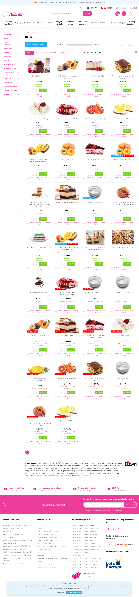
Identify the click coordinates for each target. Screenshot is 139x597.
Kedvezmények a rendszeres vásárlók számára (17, 559)
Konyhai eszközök (10, 64)
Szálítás (41, 528)
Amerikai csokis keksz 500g (39, 292)
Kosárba (43, 90)
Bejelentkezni (130, 505)
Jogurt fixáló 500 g (123, 292)
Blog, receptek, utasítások (12, 528)
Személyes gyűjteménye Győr (84, 543)
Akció (6, 38)
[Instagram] (113, 528)
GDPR (40, 562)
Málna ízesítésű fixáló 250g (95, 76)
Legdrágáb (52, 53)
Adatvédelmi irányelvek (46, 568)
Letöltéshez (7, 531)
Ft (96, 8)
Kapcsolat (41, 525)
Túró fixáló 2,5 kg (67, 335)
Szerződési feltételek (45, 540)
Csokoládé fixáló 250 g (39, 76)
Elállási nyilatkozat (44, 550)
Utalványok (8, 83)
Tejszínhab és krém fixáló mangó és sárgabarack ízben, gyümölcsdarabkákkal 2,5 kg (67, 249)
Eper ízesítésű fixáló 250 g (39, 119)
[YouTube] (118, 528)
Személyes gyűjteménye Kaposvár (85, 567)
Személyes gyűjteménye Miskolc (85, 537)
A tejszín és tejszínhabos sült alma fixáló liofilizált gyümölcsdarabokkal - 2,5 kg (39, 423)
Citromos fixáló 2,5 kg (67, 421)
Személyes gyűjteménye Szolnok (85, 561)
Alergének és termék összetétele (15, 549)
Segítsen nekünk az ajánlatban (14, 564)
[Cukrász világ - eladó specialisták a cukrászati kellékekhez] (12, 14)
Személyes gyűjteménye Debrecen (85, 531)
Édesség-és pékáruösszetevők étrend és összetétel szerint (17, 541)
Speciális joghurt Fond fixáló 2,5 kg (95, 292)
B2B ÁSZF (41, 553)
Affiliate (41, 556)
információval (86, 588)
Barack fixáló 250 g (67, 159)
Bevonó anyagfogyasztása (13, 534)
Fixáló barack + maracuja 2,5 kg (39, 335)
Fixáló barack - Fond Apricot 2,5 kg (123, 159)
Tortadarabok (8, 537)
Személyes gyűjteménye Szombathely (87, 558)
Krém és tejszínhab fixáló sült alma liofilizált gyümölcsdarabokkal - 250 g (123, 204)
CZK (88, 8)
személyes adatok (99, 510)
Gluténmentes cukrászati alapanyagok (17, 555)
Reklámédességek (10, 87)
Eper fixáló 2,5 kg (123, 335)
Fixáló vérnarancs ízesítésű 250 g (95, 119)
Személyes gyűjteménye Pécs (84, 540)
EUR (93, 8)
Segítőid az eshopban (46, 534)
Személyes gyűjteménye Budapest (85, 528)
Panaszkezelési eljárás (46, 543)
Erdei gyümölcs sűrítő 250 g (95, 159)
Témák (6, 95)
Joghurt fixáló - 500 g (95, 202)
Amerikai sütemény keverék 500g (123, 247)
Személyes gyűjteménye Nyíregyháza (87, 546)
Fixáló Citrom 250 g (123, 119)
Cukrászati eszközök (7, 43)
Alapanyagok (8, 48)
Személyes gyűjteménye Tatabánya (86, 564)
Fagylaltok (8, 56)
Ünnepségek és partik (9, 73)
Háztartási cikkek (10, 68)
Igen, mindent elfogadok (74, 592)
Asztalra (7, 60)
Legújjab (64, 53)
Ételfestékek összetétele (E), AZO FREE (17, 546)
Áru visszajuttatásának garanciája (50, 537)
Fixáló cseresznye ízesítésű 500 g (67, 119)
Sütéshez (7, 52)
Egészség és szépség (11, 91)
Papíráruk (7, 78)
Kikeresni (88, 14)
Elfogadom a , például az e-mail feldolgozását (104, 510)
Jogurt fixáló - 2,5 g (123, 378)
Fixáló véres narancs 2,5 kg (67, 378)
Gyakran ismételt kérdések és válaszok (17, 525)
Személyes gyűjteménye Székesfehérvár (82, 554)
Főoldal (27, 32)
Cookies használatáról (46, 565)
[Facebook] (108, 528)
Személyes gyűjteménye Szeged (85, 534)
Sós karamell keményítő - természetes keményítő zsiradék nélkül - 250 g (39, 204)
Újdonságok (8, 34)
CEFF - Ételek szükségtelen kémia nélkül (17, 552)
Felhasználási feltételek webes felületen (52, 559)
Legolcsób (40, 53)
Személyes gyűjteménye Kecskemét (86, 550)
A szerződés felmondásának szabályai (51, 546)
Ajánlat (29, 53)
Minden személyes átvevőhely (84, 525)
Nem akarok (60, 592)
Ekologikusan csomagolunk (48, 531)
